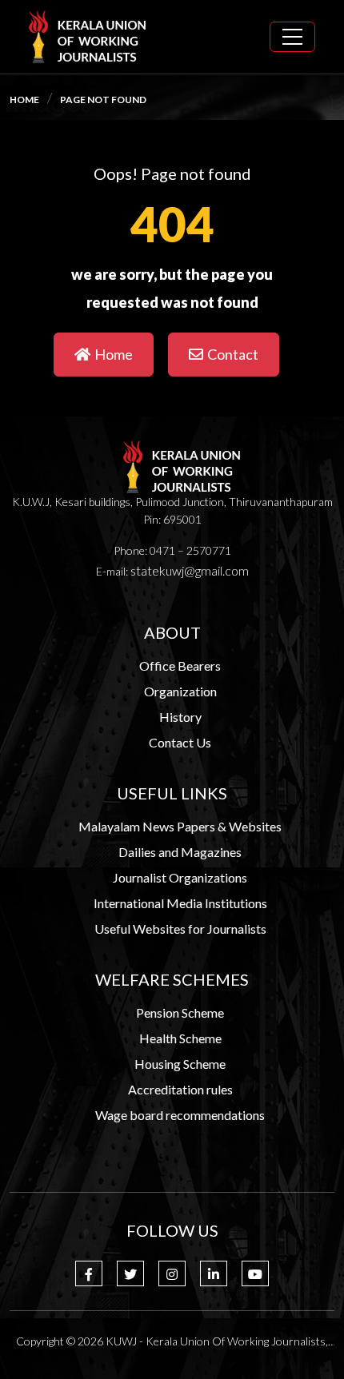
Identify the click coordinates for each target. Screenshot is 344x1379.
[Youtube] (255, 1273)
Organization (180, 691)
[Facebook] (88, 1273)
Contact (232, 354)
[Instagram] (172, 1273)
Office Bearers (180, 665)
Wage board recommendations (180, 1114)
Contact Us (180, 742)
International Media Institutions (180, 903)
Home (24, 100)
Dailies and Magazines (180, 851)
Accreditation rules (180, 1089)
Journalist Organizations (180, 877)
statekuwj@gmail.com (189, 570)
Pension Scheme (180, 1012)
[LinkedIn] (213, 1273)
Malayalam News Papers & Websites (180, 826)
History (180, 716)
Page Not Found (103, 100)
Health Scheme (180, 1038)
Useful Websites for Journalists (180, 928)
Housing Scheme (180, 1063)
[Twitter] (130, 1273)
